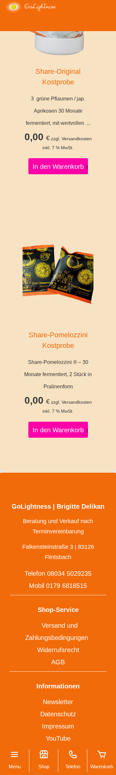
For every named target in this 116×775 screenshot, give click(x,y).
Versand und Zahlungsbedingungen (56, 631)
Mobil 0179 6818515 (58, 585)
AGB (58, 662)
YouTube (58, 738)
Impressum (58, 726)
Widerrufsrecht (58, 649)
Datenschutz (58, 714)
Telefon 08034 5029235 (58, 573)
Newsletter (58, 701)
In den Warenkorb (58, 166)
